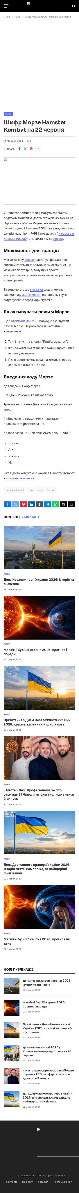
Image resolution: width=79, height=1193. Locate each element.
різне (40, 490)
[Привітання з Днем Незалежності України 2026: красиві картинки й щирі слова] (39, 688)
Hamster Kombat (15, 490)
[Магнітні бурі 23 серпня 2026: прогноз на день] (39, 907)
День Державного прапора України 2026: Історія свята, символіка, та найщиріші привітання (37, 869)
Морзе (29, 260)
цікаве (51, 490)
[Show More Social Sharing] (38, 149)
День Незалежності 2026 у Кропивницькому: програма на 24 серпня (47, 1051)
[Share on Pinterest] (31, 149)
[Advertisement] (39, 64)
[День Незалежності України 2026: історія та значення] (39, 547)
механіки (37, 290)
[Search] (73, 6)
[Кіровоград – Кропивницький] (39, 6)
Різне (8, 113)
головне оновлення (20, 478)
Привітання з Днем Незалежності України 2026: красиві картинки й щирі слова (47, 1028)
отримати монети (23, 321)
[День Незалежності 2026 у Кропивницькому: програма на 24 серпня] (11, 1053)
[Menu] (6, 6)
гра (31, 490)
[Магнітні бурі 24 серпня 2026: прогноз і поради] (39, 618)
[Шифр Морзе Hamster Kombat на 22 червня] (39, 181)
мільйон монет (30, 295)
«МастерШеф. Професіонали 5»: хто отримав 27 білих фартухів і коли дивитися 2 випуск (39, 794)
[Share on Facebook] (19, 149)
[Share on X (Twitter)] (25, 149)
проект (58, 239)
